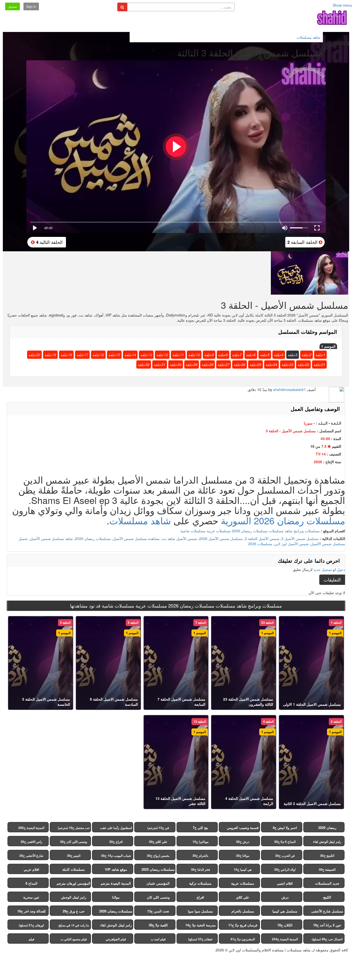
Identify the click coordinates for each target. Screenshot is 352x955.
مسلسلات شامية (193, 530)
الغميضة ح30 (327, 869)
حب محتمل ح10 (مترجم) (74, 827)
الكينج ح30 (327, 855)
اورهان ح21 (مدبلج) (31, 925)
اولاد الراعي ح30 (285, 869)
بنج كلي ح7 (200, 827)
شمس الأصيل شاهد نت (179, 538)
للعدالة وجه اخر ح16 (31, 911)
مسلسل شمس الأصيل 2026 (221, 538)
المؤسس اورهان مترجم (73, 883)
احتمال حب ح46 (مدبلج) (327, 939)
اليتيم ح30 (73, 855)
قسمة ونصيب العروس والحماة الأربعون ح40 (242, 828)
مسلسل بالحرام (242, 911)
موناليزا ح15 (200, 841)
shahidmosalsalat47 (289, 389)
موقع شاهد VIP (116, 869)
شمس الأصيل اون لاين (291, 543)
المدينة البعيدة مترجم (116, 883)
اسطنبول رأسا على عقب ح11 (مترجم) (116, 828)
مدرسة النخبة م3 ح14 (200, 925)
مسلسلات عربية (219, 530)
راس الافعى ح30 (31, 841)
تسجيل (12, 6)
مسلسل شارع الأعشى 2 (327, 912)
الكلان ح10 (284, 925)
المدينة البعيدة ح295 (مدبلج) (31, 828)
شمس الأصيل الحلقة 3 (262, 538)
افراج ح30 (116, 841)
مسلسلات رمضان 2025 (158, 869)
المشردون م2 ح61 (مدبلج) (243, 940)
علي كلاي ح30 (158, 841)
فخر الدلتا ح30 (200, 869)
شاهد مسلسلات (140, 520)
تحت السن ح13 (158, 911)
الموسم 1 (328, 346)
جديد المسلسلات (327, 883)
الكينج (327, 897)
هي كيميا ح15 (243, 869)
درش (285, 897)
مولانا (116, 897)
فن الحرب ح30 (285, 855)
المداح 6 (31, 883)
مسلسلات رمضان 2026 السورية (283, 520)
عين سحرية (31, 897)
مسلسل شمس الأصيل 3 (300, 538)
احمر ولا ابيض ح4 (285, 827)
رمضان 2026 (327, 827)
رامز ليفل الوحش (73, 897)
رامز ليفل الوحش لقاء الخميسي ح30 (327, 842)
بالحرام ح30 (200, 855)
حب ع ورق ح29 (74, 911)
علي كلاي (242, 897)
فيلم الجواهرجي (116, 939)
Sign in (31, 6)
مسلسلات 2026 (260, 543)
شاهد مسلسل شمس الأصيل (51, 538)
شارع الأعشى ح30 (31, 855)
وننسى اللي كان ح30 (73, 841)
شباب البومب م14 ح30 (116, 855)
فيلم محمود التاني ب (74, 939)
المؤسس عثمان (158, 883)
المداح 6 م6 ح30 (285, 841)
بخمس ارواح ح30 (158, 855)
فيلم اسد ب (158, 939)
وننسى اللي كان (158, 897)
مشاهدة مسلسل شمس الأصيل (136, 538)
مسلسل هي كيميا (284, 911)
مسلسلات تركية (200, 883)
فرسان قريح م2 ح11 (242, 925)
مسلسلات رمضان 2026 (250, 530)
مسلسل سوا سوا (200, 911)
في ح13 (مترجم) (158, 827)
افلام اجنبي (285, 883)
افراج (200, 897)
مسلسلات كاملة (73, 869)
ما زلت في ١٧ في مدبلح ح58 (73, 926)
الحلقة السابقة (303, 242)
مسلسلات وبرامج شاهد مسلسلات (294, 530)
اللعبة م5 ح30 (158, 925)
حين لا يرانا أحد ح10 (327, 925)
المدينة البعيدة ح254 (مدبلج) (285, 940)
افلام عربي (31, 869)
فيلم (31, 939)
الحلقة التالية (49, 242)
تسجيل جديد (323, 569)
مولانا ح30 (242, 855)
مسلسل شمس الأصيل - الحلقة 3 (291, 430)
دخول (341, 569)
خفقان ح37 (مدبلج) (200, 939)
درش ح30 (242, 841)
